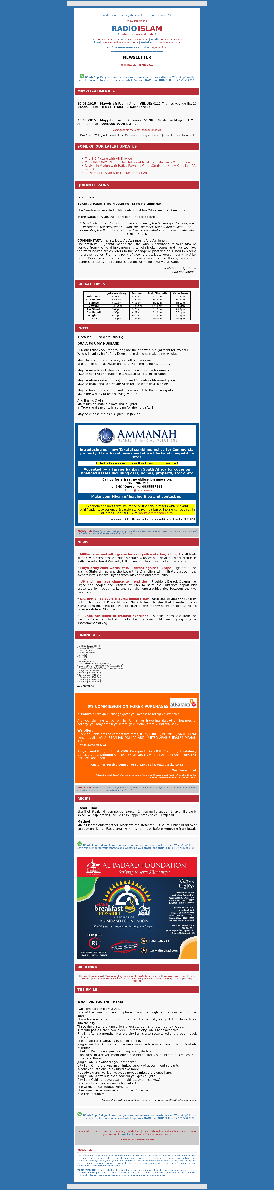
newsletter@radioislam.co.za (120, 42)
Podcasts (137, 981)
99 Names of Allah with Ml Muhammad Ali (116, 173)
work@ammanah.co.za (155, 513)
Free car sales (125, 976)
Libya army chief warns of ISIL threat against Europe (125, 568)
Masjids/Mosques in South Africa (108, 978)
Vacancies (110, 976)
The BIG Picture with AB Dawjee (108, 158)
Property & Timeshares (147, 976)
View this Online (137, 20)
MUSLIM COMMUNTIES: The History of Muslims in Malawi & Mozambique (138, 162)
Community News (152, 978)
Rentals (84, 976)
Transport (167, 976)
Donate (167, 978)
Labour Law (179, 976)
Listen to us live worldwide (137, 34)
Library (177, 978)
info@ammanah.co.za (144, 490)
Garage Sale (134, 978)
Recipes (187, 978)
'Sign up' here (159, 47)
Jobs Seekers (96, 976)
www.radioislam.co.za (166, 42)
